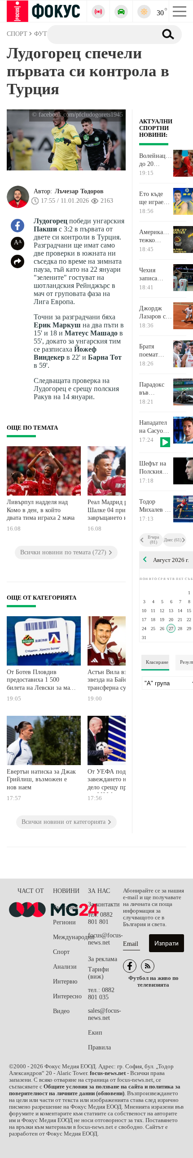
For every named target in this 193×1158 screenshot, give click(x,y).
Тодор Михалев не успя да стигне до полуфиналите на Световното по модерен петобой (155, 506)
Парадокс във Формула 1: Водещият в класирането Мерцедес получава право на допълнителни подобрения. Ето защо (155, 388)
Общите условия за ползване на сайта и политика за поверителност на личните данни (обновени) (94, 1090)
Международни (70, 937)
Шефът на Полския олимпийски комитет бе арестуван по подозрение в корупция (155, 467)
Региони (64, 922)
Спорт (61, 952)
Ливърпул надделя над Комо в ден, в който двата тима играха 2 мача (41, 510)
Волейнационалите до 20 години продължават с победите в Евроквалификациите (155, 160)
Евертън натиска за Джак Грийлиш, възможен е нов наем (41, 779)
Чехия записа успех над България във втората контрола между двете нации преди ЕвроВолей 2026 (155, 274)
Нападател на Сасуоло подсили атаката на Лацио (154, 427)
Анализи (65, 966)
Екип (95, 1032)
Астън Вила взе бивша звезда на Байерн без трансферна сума (118, 680)
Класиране (157, 662)
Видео (61, 1011)
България (65, 907)
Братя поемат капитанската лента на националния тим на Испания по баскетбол (155, 350)
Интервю (65, 981)
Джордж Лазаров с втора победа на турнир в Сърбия (152, 312)
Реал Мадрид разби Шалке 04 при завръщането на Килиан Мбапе (120, 511)
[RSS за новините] (147, 966)
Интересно (67, 996)
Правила (99, 1047)
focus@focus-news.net (105, 939)
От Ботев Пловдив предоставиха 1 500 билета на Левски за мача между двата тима (41, 681)
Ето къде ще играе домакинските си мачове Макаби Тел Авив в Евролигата (155, 198)
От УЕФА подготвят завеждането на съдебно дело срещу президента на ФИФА (120, 780)
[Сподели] (17, 261)
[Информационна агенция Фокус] (129, 966)
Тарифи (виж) (98, 973)
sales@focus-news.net (104, 1014)
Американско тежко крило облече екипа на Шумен (155, 236)
